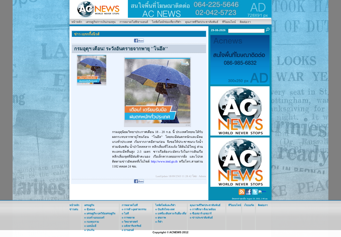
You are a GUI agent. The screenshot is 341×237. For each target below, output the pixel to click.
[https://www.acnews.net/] (200, 8)
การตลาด (129, 217)
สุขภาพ (162, 217)
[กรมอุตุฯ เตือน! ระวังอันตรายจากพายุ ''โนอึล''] (91, 70)
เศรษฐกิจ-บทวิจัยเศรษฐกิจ (101, 213)
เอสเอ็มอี (91, 225)
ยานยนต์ (129, 230)
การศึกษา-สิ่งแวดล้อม (204, 209)
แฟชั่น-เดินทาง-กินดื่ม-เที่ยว (173, 213)
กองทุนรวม (93, 221)
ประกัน (90, 230)
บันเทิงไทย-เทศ (166, 209)
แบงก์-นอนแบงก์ (95, 217)
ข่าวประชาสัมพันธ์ (202, 217)
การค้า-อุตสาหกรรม (135, 209)
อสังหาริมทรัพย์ (132, 225)
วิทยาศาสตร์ (131, 221)
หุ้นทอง (91, 209)
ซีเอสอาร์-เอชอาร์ (202, 213)
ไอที (126, 213)
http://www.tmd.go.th (164, 161)
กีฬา (160, 221)
